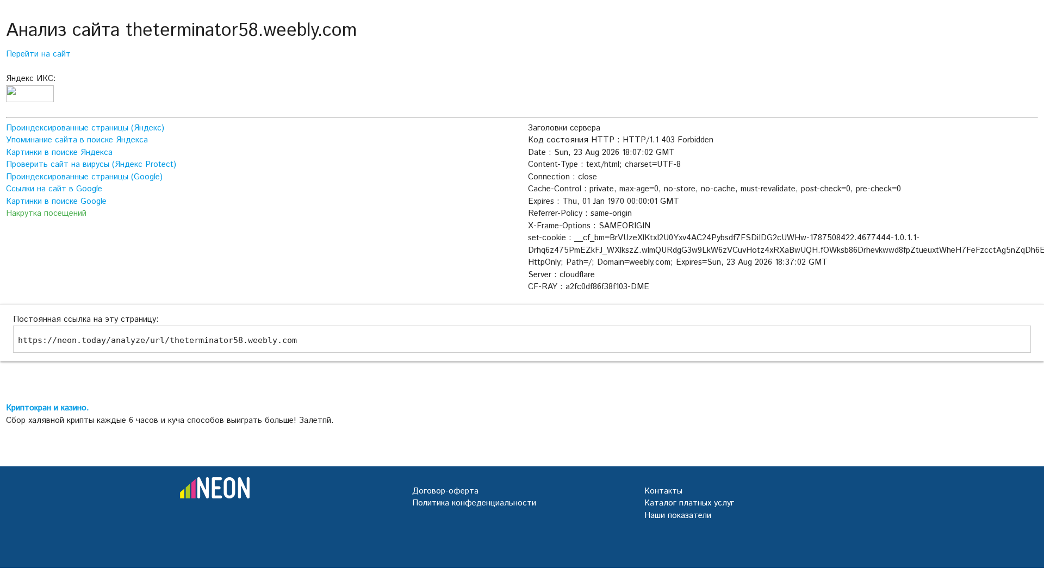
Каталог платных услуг (689, 503)
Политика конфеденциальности (474, 503)
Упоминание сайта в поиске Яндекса (77, 140)
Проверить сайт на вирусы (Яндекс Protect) (91, 164)
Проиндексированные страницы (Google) (84, 177)
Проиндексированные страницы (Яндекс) (85, 128)
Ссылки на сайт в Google (54, 189)
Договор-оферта (445, 491)
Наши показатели (677, 515)
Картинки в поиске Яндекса (59, 152)
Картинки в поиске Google (56, 201)
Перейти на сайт (38, 54)
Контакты (663, 491)
